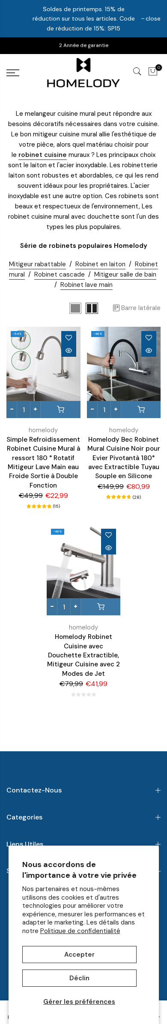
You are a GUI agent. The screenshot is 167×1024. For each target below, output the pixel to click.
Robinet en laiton (100, 264)
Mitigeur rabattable (37, 264)
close (153, 18)
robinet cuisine (42, 155)
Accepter (79, 954)
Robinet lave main (86, 284)
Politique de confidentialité (80, 931)
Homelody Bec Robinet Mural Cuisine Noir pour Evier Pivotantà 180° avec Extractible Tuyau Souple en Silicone (123, 458)
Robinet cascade (59, 274)
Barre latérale (141, 308)
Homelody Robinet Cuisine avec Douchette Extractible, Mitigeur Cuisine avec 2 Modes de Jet (83, 655)
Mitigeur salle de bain (125, 274)
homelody (43, 430)
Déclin (79, 978)
